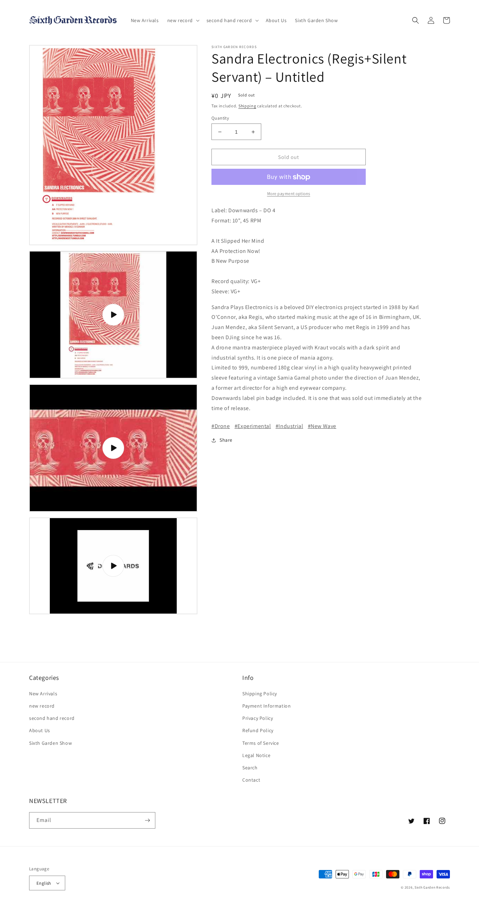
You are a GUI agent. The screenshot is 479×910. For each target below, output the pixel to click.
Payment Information (266, 706)
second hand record (52, 718)
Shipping (247, 105)
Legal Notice (256, 755)
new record (42, 706)
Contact (251, 780)
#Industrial (289, 426)
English (43, 883)
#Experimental (253, 426)
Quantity (220, 118)
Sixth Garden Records (432, 887)
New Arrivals (43, 693)
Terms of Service (260, 743)
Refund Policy (258, 730)
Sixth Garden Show (50, 743)
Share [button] (226, 440)
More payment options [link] (288, 193)
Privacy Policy (257, 718)
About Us (39, 730)
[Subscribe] (147, 820)
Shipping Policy (259, 693)
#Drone (220, 426)
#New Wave (322, 426)
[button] (182, 20)
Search (250, 767)
